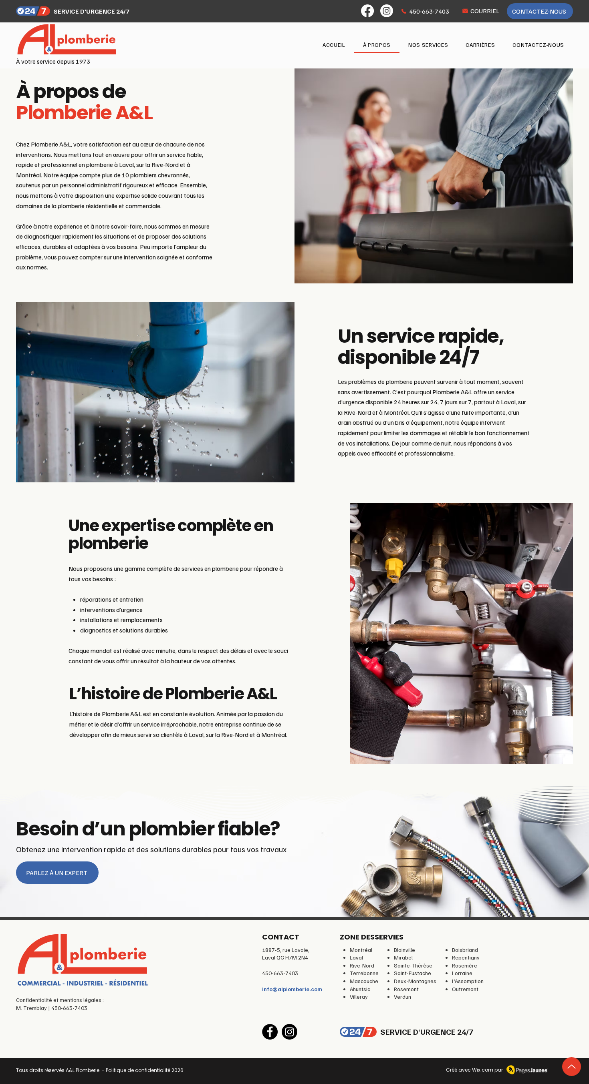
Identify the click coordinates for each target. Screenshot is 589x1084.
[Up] (571, 1066)
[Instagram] (386, 10)
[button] (428, 45)
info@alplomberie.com (292, 989)
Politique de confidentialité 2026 (145, 1070)
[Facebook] (367, 10)
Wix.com (482, 1069)
